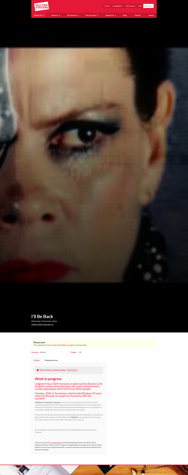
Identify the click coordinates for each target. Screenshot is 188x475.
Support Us (110, 15)
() (106, 6)
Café (139, 6)
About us (54, 15)
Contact (138, 15)
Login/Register (117, 6)
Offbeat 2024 (36, 324)
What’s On (38, 15)
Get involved (71, 15)
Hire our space (91, 15)
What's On (65, 345)
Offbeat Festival (56, 442)
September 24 (47, 324)
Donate (149, 6)
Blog (125, 15)
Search (151, 15)
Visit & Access (130, 6)
